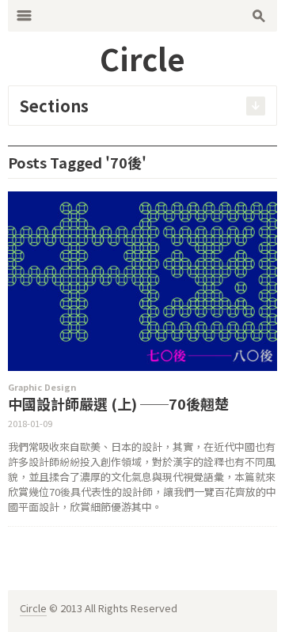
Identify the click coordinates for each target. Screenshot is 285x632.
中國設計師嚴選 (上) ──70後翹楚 (118, 403)
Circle (33, 607)
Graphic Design (42, 386)
